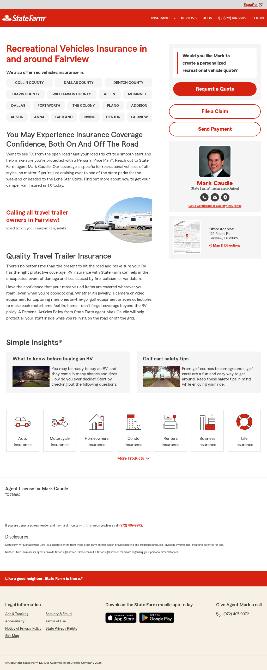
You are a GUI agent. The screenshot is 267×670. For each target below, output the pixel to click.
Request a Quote (215, 89)
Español (251, 5)
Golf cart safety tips (166, 358)
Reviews (189, 18)
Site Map (12, 636)
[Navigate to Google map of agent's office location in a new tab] (225, 197)
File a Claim (215, 111)
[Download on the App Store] (121, 617)
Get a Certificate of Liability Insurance (215, 205)
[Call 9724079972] (204, 197)
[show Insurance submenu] (174, 18)
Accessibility (15, 621)
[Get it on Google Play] (156, 617)
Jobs (207, 18)
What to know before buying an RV (53, 358)
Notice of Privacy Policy (23, 628)
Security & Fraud (59, 614)
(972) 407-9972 (234, 18)
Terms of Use (56, 621)
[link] (24, 18)
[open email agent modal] (215, 198)
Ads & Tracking (16, 614)
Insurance (161, 18)
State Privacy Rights (61, 628)
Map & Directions (226, 245)
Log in (258, 18)
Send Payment (215, 129)
